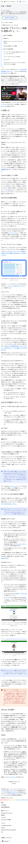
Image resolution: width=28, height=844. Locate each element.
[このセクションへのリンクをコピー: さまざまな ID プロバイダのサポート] (24, 361)
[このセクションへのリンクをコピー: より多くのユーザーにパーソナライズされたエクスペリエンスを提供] (18, 323)
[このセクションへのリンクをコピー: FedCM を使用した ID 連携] (19, 175)
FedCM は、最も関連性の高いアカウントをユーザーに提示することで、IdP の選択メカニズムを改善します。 (14, 348)
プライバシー (9, 837)
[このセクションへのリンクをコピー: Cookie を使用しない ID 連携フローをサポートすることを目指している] (20, 454)
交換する (10, 190)
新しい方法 (4, 106)
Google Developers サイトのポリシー (14, 793)
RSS (2, 832)
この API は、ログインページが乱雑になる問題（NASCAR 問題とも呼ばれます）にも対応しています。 (13, 253)
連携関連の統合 (5, 169)
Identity (9, 6)
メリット (17, 69)
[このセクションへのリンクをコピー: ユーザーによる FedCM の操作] (25, 494)
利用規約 (3, 837)
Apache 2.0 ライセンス (12, 792)
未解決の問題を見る (5, 807)
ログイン (24, 1)
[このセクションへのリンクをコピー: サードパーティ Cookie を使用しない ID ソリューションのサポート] (18, 213)
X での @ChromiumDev (6, 825)
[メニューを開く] (2, 1)
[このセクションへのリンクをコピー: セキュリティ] (10, 292)
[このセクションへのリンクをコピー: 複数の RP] (8, 439)
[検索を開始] (17, 1)
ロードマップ (13, 777)
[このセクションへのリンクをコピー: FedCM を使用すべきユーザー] (24, 402)
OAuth (22, 184)
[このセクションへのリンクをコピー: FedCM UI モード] (13, 562)
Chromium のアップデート (7, 813)
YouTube (3, 827)
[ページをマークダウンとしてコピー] (18, 31)
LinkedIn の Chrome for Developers (8, 829)
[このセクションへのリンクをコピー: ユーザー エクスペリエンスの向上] (23, 244)
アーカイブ (3, 817)
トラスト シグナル (12, 233)
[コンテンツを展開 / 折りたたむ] (12, 36)
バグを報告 (3, 805)
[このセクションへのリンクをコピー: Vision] (7, 735)
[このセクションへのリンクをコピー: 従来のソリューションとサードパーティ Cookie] (7, 144)
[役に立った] (15, 25)
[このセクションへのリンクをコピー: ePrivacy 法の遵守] (15, 710)
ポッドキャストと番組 (6, 819)
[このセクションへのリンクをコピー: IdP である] (8, 428)
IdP (20, 364)
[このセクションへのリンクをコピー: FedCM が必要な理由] (18, 198)
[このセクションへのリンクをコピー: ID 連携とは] (11, 110)
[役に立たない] (17, 25)
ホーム (2, 22)
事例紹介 (3, 815)
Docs (2, 6)
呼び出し (5, 558)
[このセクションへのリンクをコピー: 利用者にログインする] (16, 519)
